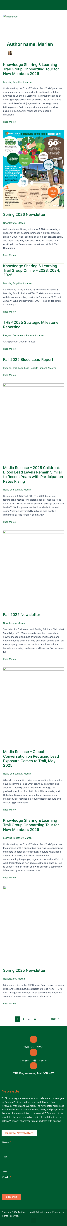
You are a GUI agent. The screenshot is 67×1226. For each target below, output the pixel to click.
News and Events (12, 489)
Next (55, 1018)
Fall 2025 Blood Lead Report (28, 359)
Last (4, 1171)
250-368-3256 (33, 1047)
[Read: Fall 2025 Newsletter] (33, 569)
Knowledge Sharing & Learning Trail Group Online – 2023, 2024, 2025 (31, 270)
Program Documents (14, 335)
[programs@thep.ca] (33, 1052)
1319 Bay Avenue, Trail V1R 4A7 (33, 1073)
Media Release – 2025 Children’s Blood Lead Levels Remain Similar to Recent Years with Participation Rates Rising (33, 474)
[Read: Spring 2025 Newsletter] (33, 925)
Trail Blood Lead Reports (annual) (30, 368)
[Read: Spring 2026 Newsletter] (33, 169)
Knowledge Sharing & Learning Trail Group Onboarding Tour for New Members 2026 (31, 69)
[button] (53, 19)
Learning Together (12, 82)
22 (35, 1018)
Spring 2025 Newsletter (24, 970)
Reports (30, 335)
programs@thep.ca (33, 1060)
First (4, 1157)
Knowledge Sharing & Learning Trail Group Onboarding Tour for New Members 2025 (31, 825)
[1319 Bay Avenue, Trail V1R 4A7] (33, 1065)
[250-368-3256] (33, 1039)
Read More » (9, 121)
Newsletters (9, 223)
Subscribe (11, 1196)
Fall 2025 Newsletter (21, 614)
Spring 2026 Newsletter (24, 214)
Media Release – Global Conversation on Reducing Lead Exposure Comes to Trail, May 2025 (31, 758)
